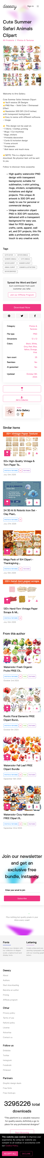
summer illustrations (27, 267)
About (5, 975)
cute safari (9, 255)
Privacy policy (9, 1013)
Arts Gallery (23, 410)
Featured (26, 470)
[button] (38, 6)
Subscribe (22, 898)
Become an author (11, 990)
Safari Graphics (10, 271)
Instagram (7, 1060)
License (6, 1028)
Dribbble (6, 1051)
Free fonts (7, 1088)
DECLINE (26, 1153)
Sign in (30, 6)
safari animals (22, 255)
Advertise (7, 1033)
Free (24, 676)
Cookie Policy (12, 1146)
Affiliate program (10, 1000)
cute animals (25, 259)
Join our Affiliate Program (22, 295)
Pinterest (7, 1070)
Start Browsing (22, 1133)
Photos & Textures (25, 40)
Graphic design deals (12, 1083)
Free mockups (9, 1093)
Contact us (7, 1037)
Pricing (6, 995)
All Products (9, 40)
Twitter (6, 1055)
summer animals (10, 259)
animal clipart (10, 267)
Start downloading (11, 985)
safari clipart (10, 263)
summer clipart (24, 263)
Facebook (7, 1065)
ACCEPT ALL (10, 1153)
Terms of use (8, 1018)
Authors (6, 980)
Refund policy (9, 1023)
